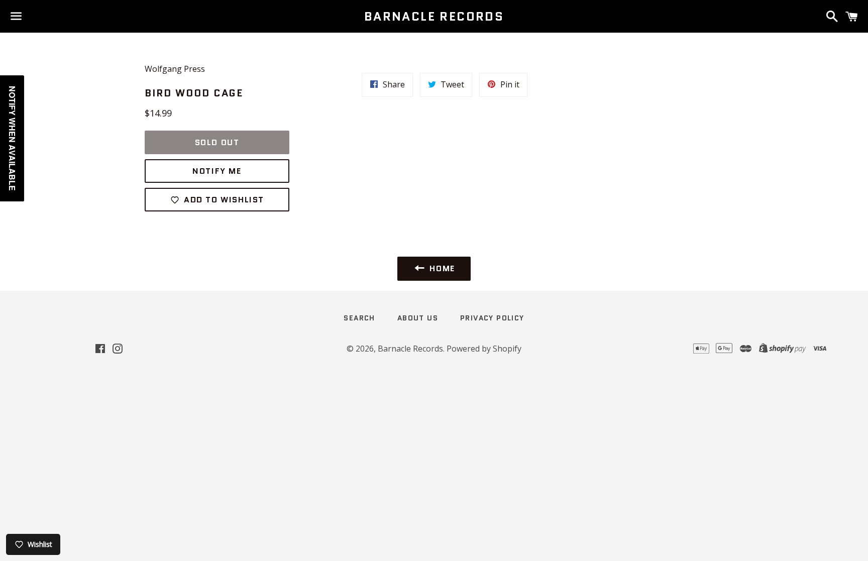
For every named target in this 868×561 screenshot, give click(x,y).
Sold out (217, 142)
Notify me (216, 171)
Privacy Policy (492, 318)
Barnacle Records (434, 16)
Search (359, 318)
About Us (417, 318)
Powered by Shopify (484, 348)
